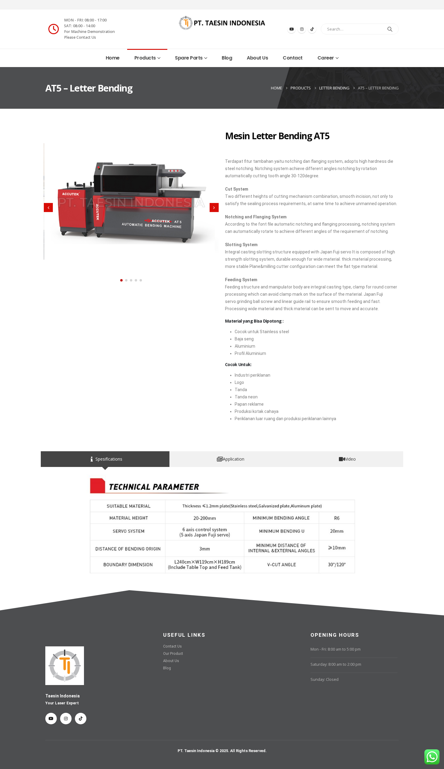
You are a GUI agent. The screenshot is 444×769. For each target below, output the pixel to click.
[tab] (105, 459)
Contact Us (172, 646)
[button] (121, 280)
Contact (293, 57)
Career (325, 57)
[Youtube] (291, 29)
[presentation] (48, 207)
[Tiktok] (312, 29)
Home (113, 57)
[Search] (389, 29)
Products (145, 57)
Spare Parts (189, 57)
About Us (257, 57)
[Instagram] (302, 29)
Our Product (173, 653)
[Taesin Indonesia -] (222, 23)
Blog (227, 57)
